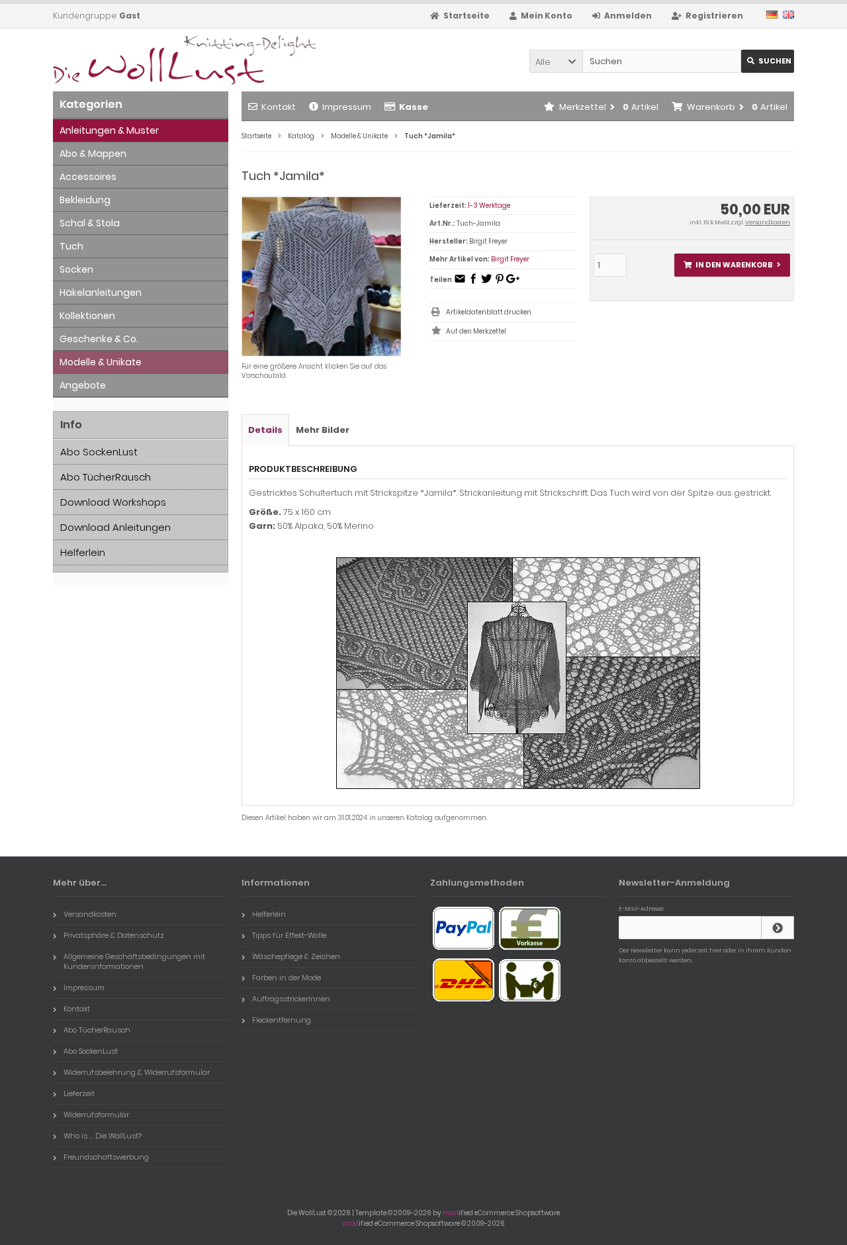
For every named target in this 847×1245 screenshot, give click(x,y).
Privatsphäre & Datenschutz (114, 935)
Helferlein (82, 552)
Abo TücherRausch (105, 477)
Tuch (71, 246)
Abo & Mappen (93, 153)
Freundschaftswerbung (106, 1157)
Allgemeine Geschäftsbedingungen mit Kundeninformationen (134, 961)
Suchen (767, 61)
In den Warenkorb (732, 265)
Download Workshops (113, 502)
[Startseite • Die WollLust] (140, 60)
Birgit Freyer (510, 259)
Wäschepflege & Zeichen (296, 956)
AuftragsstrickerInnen (291, 998)
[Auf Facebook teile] (473, 283)
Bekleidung (85, 200)
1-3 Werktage (489, 205)
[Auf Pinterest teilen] (499, 283)
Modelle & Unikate (101, 362)
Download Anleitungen (115, 527)
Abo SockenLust (99, 452)
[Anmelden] (777, 928)
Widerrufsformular (96, 1114)
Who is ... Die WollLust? (103, 1135)
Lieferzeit (79, 1093)
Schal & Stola (90, 223)
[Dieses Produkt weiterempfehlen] (460, 283)
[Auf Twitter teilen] (486, 283)
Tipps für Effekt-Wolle (289, 935)
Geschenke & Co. (99, 339)
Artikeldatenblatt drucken (488, 312)
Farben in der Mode (286, 977)
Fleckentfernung (281, 1020)
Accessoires (88, 176)
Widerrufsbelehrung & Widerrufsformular (137, 1072)
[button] (555, 61)
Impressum (346, 107)
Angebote (83, 385)
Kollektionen (87, 315)
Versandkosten (767, 222)
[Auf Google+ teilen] (512, 283)
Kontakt (278, 107)
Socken (76, 269)
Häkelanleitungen (101, 292)
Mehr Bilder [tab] (322, 430)
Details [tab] (265, 430)
